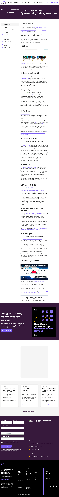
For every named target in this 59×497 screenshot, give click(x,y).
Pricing (34, 2)
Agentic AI (29, 2)
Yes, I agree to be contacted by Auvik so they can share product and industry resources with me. (13, 442)
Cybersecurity (10, 12)
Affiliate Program (21, 494)
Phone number (4, 431)
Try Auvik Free (54, 2)
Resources (39, 2)
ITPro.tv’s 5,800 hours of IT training (29, 167)
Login (48, 2)
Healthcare (28, 479)
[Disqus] (34, 361)
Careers (47, 476)
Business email (4, 425)
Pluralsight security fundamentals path (32, 239)
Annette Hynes (15, 9)
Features (16, 2)
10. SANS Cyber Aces (9, 50)
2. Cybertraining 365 (9, 29)
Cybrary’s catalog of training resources (30, 94)
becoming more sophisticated (28, 30)
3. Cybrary (6, 32)
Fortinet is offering (25, 114)
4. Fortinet (6, 34)
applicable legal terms (13, 450)
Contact (47, 483)
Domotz (36, 479)
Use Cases (20, 489)
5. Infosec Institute (8, 37)
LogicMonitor (37, 477)
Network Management (20, 472)
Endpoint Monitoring (20, 478)
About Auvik (48, 468)
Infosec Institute (27, 145)
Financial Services (28, 482)
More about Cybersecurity (29, 411)
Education (28, 477)
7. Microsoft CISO (8, 41)
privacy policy (6, 450)
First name (3, 420)
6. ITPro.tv (6, 39)
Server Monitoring (21, 474)
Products (10, 2)
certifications (35, 104)
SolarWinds (36, 472)
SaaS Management (21, 480)
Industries (22, 2)
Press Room (48, 478)
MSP (27, 471)
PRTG (35, 474)
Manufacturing (28, 485)
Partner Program (49, 473)
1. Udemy (6, 27)
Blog (47, 471)
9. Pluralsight (7, 47)
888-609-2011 (5, 479)
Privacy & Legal (27, 494)
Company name (5, 436)
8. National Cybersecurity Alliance (10, 44)
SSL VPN (37, 122)
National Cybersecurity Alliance (33, 213)
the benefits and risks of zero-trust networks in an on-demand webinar (34, 133)
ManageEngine (37, 481)
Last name (15, 420)
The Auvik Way (48, 480)
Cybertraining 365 (25, 78)
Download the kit (6, 330)
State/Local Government (28, 474)
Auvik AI (19, 482)
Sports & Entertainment (28, 488)
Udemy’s (23, 63)
